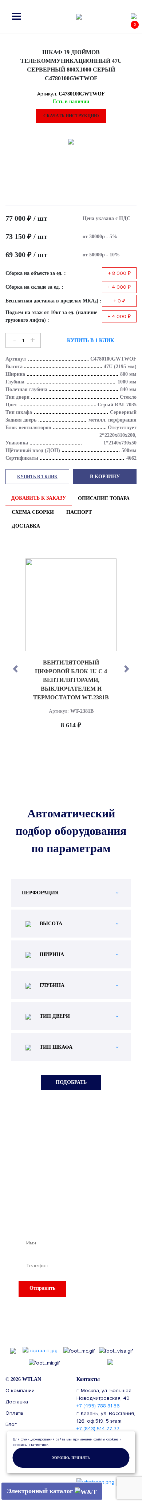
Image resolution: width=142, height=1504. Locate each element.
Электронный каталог (41, 1491)
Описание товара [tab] (104, 498)
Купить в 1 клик (90, 340)
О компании (20, 1390)
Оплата (14, 1413)
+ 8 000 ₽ (119, 273)
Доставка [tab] (26, 526)
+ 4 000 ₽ (119, 287)
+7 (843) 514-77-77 (97, 1429)
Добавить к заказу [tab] (38, 498)
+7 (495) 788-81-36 (98, 1406)
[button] (15, 669)
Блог (11, 1424)
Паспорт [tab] (79, 512)
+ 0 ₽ (119, 301)
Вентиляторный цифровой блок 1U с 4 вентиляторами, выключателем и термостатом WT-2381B (71, 679)
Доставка (16, 1402)
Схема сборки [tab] (33, 512)
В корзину (105, 476)
